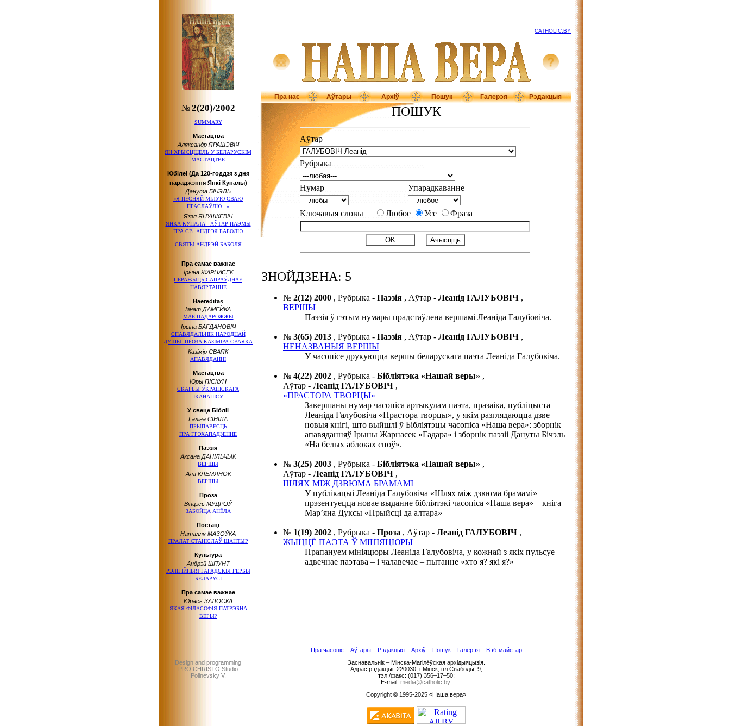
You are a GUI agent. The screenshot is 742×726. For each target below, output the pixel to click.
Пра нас (287, 97)
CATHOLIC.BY (553, 31)
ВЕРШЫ (208, 464)
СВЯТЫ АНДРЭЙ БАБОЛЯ (208, 244)
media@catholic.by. (425, 682)
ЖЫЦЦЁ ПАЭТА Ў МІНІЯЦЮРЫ (348, 542)
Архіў (390, 97)
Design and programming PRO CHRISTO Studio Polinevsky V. (208, 669)
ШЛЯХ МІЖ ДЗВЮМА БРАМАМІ (348, 483)
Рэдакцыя (545, 97)
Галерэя (493, 97)
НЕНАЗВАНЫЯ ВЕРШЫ (331, 346)
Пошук (441, 97)
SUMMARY (208, 122)
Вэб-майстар (504, 650)
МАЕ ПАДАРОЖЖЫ (208, 317)
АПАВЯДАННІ (208, 359)
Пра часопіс (327, 650)
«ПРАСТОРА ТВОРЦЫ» (329, 395)
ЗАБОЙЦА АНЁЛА (208, 511)
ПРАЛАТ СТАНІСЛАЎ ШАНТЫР (208, 541)
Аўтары (338, 97)
